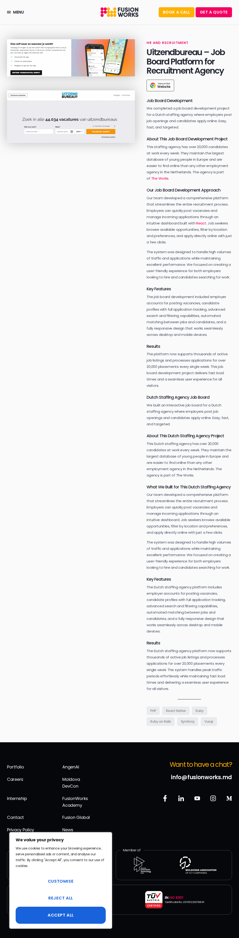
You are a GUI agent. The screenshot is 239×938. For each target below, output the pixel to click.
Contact (15, 817)
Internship (17, 798)
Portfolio (15, 767)
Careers (15, 779)
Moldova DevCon (71, 782)
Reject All (60, 898)
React (201, 223)
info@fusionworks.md (201, 777)
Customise (61, 881)
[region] (60, 880)
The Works (160, 178)
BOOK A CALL (176, 12)
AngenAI (70, 767)
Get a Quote (214, 12)
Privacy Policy (20, 830)
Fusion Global (76, 817)
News (67, 830)
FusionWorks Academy (75, 802)
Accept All (61, 915)
